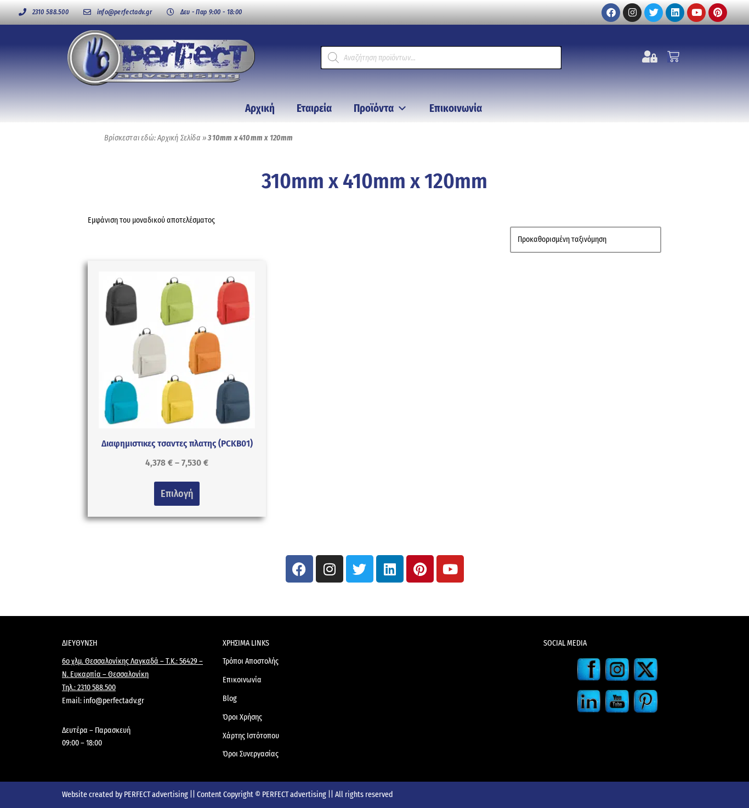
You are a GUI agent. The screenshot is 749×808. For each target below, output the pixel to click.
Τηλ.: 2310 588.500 (89, 687)
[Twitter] (653, 12)
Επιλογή (177, 494)
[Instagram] (632, 12)
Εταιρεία (314, 108)
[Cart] (673, 56)
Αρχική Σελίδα (179, 138)
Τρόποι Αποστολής (251, 661)
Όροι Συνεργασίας (251, 754)
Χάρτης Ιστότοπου (251, 736)
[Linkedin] (675, 12)
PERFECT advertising (157, 794)
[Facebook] (611, 12)
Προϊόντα (374, 108)
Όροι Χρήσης (242, 717)
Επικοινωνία (455, 108)
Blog (230, 698)
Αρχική (260, 108)
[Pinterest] (717, 12)
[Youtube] (696, 12)
